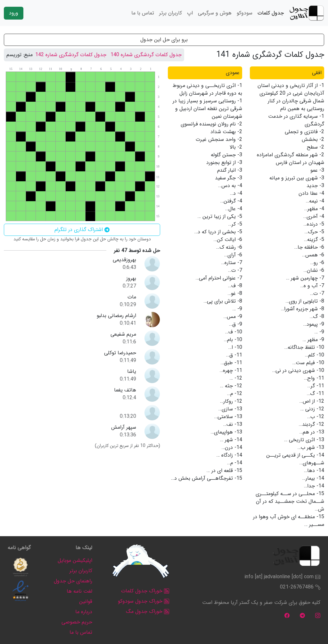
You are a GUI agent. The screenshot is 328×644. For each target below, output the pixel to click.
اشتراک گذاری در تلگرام (79, 230)
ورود (13, 13)
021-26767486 (297, 587)
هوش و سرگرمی (215, 13)
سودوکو (244, 13)
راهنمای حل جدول (73, 581)
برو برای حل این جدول (164, 40)
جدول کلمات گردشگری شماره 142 (70, 55)
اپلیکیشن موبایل (75, 560)
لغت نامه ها (79, 591)
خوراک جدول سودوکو (141, 601)
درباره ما (83, 612)
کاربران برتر (170, 13)
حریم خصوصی (77, 622)
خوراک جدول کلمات (142, 591)
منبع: (28, 55)
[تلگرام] (302, 615)
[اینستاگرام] (317, 615)
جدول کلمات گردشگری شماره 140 (146, 55)
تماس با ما (142, 13)
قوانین (85, 601)
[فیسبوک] (287, 615)
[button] (20, 567)
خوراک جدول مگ (145, 611)
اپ (190, 13)
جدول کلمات (271, 13)
